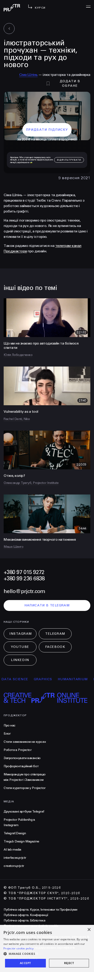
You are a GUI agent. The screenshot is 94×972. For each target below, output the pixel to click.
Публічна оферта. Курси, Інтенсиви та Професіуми (40, 910)
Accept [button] (25, 963)
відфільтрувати (69, 160)
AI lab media (12, 849)
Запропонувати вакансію (22, 758)
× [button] (89, 929)
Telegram (55, 634)
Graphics (35, 679)
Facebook (55, 647)
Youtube (20, 647)
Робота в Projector (17, 750)
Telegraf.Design (15, 833)
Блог (7, 734)
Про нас (10, 725)
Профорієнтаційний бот (21, 766)
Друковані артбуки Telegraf (24, 811)
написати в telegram (47, 605)
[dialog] (47, 948)
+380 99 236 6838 (24, 578)
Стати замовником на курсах (25, 742)
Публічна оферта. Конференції (26, 915)
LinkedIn (20, 660)
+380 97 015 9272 (24, 572)
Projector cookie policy (18, 948)
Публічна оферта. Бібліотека (24, 920)
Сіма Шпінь (28, 74)
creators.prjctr (14, 866)
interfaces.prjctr (15, 858)
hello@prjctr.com (24, 591)
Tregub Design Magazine (21, 841)
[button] (47, 954)
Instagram (20, 634)
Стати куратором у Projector (25, 788)
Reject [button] (69, 963)
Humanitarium (66, 679)
